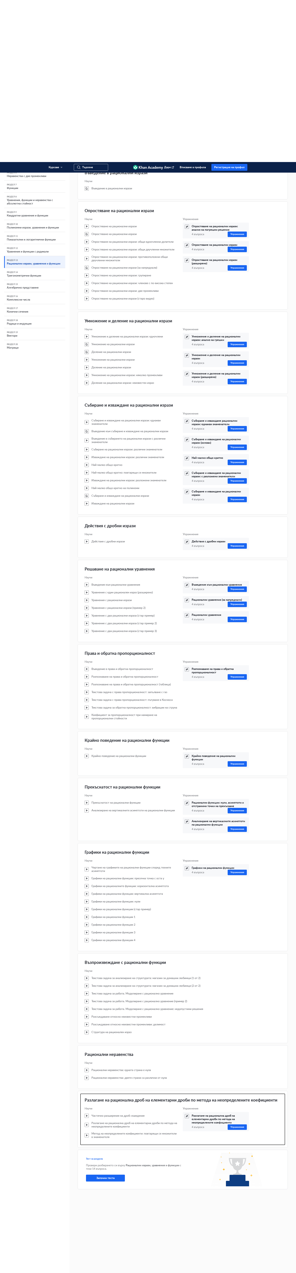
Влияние (132, 1211)
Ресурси (204, 1244)
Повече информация (139, 1200)
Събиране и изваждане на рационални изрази (129, 243)
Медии (167, 1222)
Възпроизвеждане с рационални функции (125, 801)
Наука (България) (208, 1222)
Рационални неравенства (109, 893)
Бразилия (102, 1258)
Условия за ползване (82, 1267)
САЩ (64, 1258)
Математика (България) (211, 1211)
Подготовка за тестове (211, 1249)
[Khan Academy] (148, 5)
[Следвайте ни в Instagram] (245, 1267)
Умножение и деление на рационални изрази (128, 159)
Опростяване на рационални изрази (119, 49)
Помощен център (172, 1206)
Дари (167, 5)
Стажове (132, 1238)
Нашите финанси (136, 1227)
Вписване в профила (193, 5)
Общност (168, 1211)
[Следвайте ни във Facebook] (234, 1267)
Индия (76, 1258)
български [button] (59, 1253)
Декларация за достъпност (162, 1267)
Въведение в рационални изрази (116, 11)
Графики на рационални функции (117, 690)
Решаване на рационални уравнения (120, 407)
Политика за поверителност (108, 1267)
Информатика (206, 1233)
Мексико (88, 1258)
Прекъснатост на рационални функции (122, 625)
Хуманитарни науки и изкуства (214, 1238)
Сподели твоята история (176, 1217)
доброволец (58, 1226)
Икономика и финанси (210, 1227)
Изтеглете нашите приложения (180, 1233)
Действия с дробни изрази (110, 364)
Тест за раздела (94, 997)
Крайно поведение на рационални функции (127, 579)
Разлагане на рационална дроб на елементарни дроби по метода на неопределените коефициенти (181, 938)
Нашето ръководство (138, 1217)
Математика (206, 1206)
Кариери (132, 1233)
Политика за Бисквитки (136, 1267)
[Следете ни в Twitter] (240, 1267)
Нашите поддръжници (139, 1222)
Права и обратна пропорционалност (120, 491)
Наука (203, 1217)
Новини (131, 1206)
